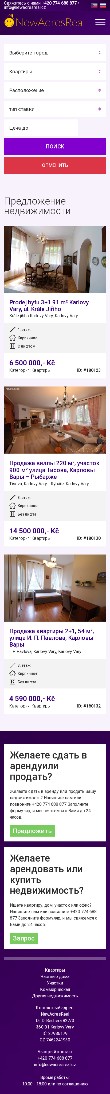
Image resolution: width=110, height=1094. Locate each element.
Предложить (32, 831)
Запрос (24, 938)
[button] (100, 23)
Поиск (55, 146)
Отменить (55, 165)
